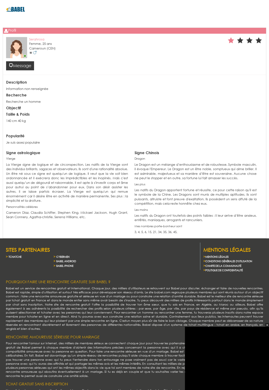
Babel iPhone (64, 266)
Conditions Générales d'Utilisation (228, 261)
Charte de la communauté (223, 266)
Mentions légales (217, 257)
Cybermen (63, 257)
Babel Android (66, 261)
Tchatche (15, 257)
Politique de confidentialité (224, 270)
